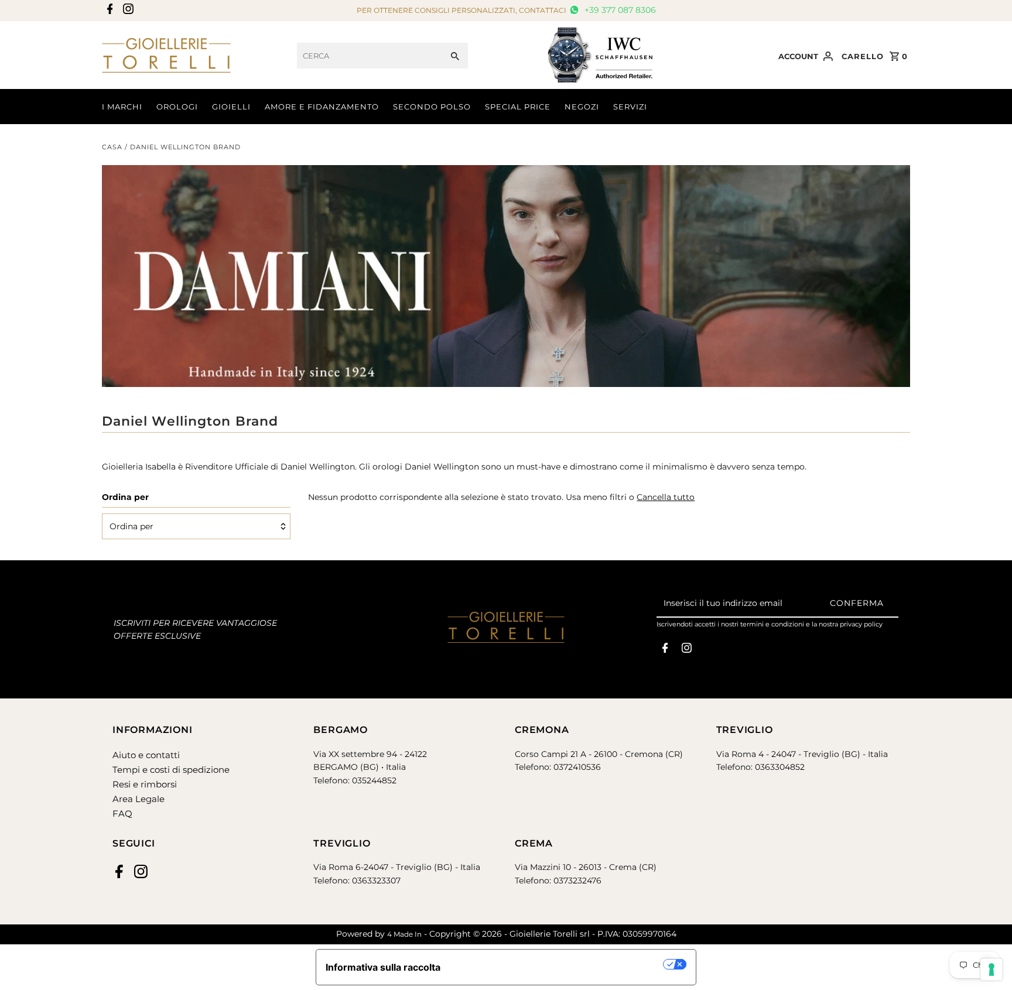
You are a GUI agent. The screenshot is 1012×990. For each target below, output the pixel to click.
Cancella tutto (666, 497)
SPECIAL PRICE (518, 106)
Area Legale (138, 798)
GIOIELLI (231, 106)
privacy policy (861, 624)
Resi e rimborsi (144, 784)
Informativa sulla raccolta (383, 967)
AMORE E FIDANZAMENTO (322, 106)
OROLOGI (177, 106)
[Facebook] (108, 11)
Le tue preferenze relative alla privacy (558, 964)
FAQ (122, 813)
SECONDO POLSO (432, 106)
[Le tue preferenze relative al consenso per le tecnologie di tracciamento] (991, 969)
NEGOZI (582, 106)
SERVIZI (630, 106)
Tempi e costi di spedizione (171, 769)
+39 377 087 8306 (619, 10)
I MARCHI (122, 106)
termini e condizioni (772, 624)
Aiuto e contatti (146, 755)
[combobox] (369, 55)
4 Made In (404, 934)
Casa (112, 147)
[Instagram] (127, 11)
